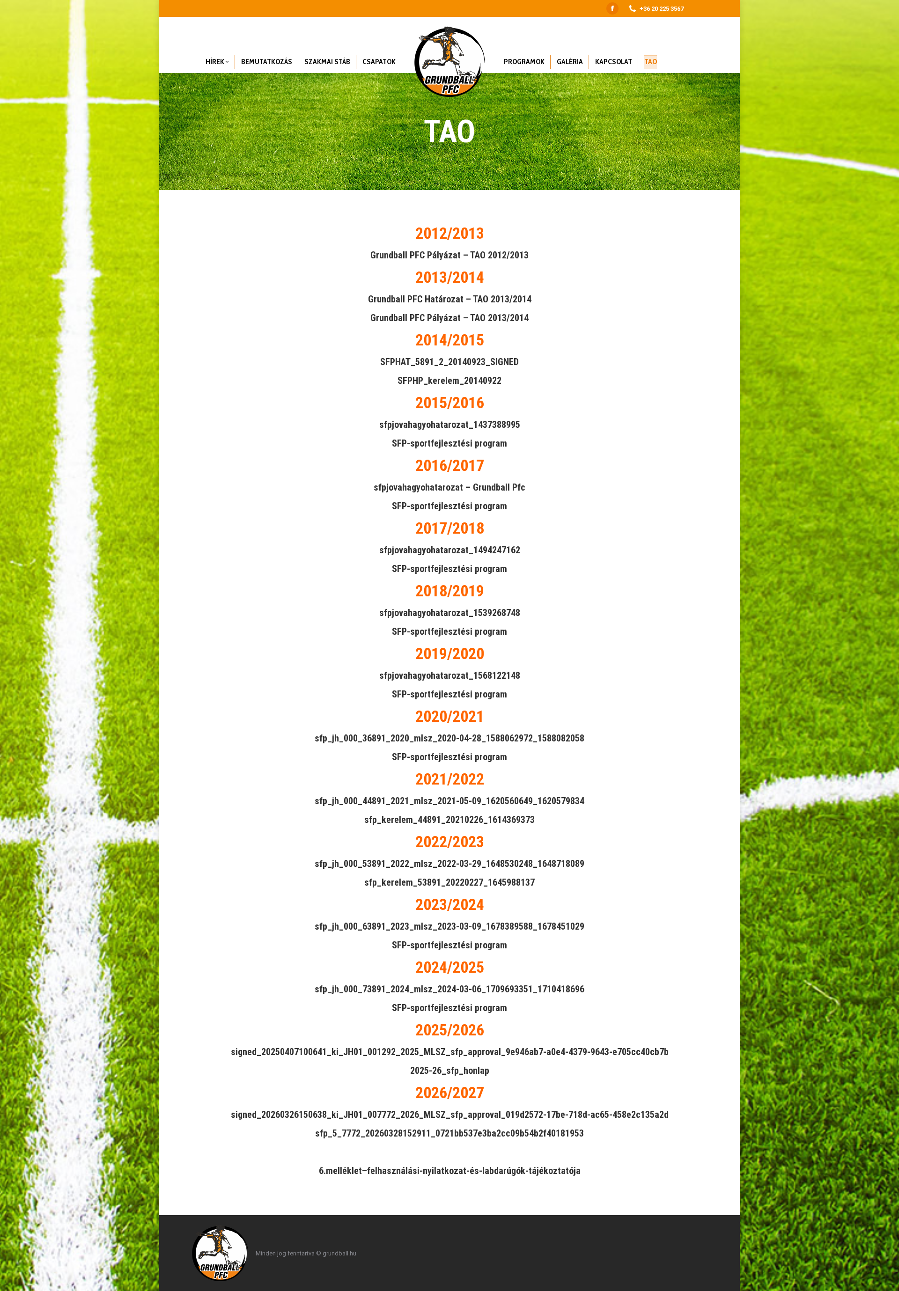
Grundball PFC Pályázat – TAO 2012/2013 (449, 255)
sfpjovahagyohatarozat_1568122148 (449, 675)
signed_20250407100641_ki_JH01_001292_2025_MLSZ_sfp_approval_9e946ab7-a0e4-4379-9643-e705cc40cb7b (450, 1051)
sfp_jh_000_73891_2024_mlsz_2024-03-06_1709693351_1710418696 (449, 989)
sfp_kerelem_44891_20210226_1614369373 (449, 819)
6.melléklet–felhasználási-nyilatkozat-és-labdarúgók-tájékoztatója (450, 1170)
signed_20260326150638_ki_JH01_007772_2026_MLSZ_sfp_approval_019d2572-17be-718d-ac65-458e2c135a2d (450, 1114)
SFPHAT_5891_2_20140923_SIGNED (449, 361)
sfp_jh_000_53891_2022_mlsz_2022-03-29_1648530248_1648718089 (449, 863)
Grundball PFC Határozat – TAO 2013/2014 (449, 299)
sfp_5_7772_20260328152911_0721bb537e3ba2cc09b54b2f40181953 (449, 1133)
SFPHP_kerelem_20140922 (449, 380)
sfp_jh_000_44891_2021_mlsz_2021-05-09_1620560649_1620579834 (449, 801)
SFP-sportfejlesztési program (449, 443)
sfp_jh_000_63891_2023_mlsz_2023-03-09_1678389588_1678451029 (449, 926)
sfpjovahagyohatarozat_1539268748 (449, 612)
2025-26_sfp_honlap (449, 1070)
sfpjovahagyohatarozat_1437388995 (449, 424)
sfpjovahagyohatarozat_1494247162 (449, 550)
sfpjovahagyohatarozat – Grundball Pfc (449, 487)
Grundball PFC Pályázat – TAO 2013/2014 (449, 317)
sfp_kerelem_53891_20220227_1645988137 (449, 882)
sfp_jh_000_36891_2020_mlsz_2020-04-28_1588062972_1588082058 (449, 738)
